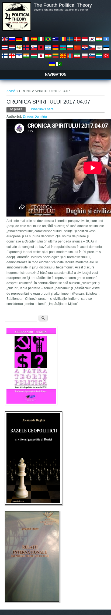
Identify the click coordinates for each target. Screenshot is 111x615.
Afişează (18, 109)
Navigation (55, 74)
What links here (42, 109)
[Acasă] (16, 30)
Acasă (11, 91)
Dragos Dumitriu (35, 116)
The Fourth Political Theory (63, 5)
